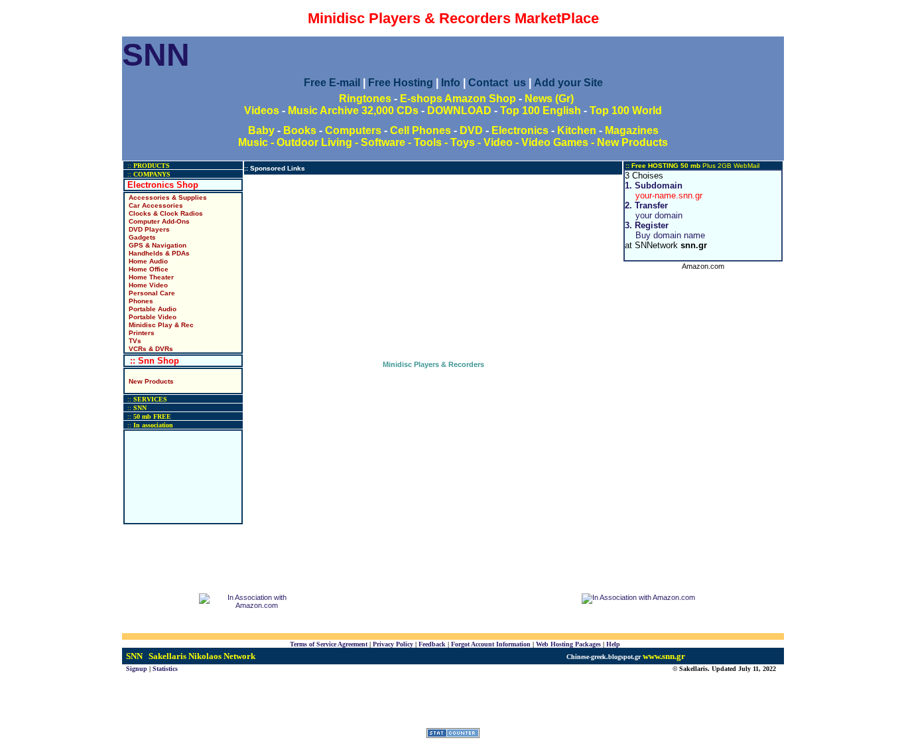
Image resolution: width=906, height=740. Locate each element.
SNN (156, 54)
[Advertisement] (433, 267)
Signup (136, 668)
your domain (653, 210)
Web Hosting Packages (568, 644)
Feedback (432, 644)
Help (613, 644)
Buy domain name (665, 230)
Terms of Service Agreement (328, 644)
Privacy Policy (393, 644)
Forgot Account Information (491, 644)
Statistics (165, 668)
